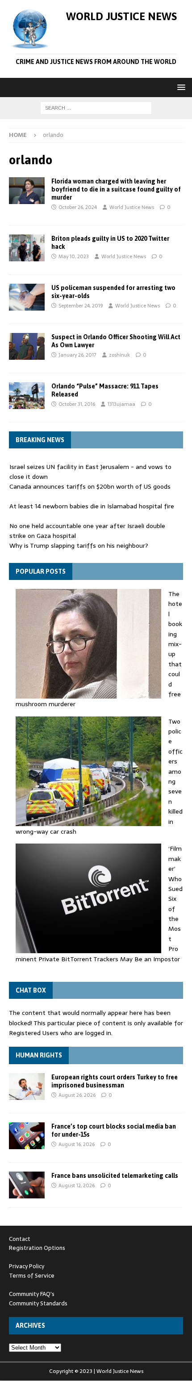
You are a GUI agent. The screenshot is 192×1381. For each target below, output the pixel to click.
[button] (180, 87)
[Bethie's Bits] (27, 395)
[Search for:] (96, 107)
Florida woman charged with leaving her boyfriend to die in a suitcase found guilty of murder (116, 189)
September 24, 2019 (80, 306)
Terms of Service (31, 1275)
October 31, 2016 (76, 404)
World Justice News (131, 207)
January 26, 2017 (77, 355)
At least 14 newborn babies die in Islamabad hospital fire (91, 506)
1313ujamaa (121, 404)
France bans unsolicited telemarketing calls (114, 1175)
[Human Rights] (27, 1086)
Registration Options (37, 1248)
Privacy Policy (26, 1266)
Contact (19, 1239)
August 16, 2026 (76, 1144)
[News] (27, 190)
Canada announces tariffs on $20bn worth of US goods (90, 486)
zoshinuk (119, 355)
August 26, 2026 (77, 1095)
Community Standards (38, 1303)
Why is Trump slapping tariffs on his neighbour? (78, 545)
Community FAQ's (31, 1294)
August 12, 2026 (76, 1185)
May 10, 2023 (73, 256)
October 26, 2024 (77, 207)
